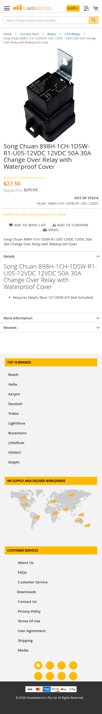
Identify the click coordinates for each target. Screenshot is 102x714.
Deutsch (15, 403)
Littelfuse (16, 442)
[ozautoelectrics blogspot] (38, 665)
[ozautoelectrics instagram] (61, 666)
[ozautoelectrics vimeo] (73, 677)
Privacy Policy (29, 611)
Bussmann (17, 432)
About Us (25, 562)
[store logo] (32, 7)
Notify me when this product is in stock (35, 214)
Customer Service (32, 582)
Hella (12, 384)
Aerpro (14, 394)
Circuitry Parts (30, 34)
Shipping (24, 640)
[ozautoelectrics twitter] (73, 666)
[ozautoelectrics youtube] (61, 677)
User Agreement (31, 630)
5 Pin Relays (73, 34)
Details (9, 256)
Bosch (13, 374)
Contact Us (27, 601)
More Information (18, 318)
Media (22, 650)
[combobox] (51, 20)
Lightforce (16, 423)
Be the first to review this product (24, 177)
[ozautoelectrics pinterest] (38, 677)
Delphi (13, 462)
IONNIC (15, 452)
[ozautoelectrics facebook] (50, 666)
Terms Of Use (28, 621)
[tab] (51, 256)
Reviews (10, 327)
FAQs (22, 572)
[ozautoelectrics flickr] (50, 677)
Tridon (13, 413)
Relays (52, 34)
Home (8, 34)
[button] (73, 8)
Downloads (26, 591)
